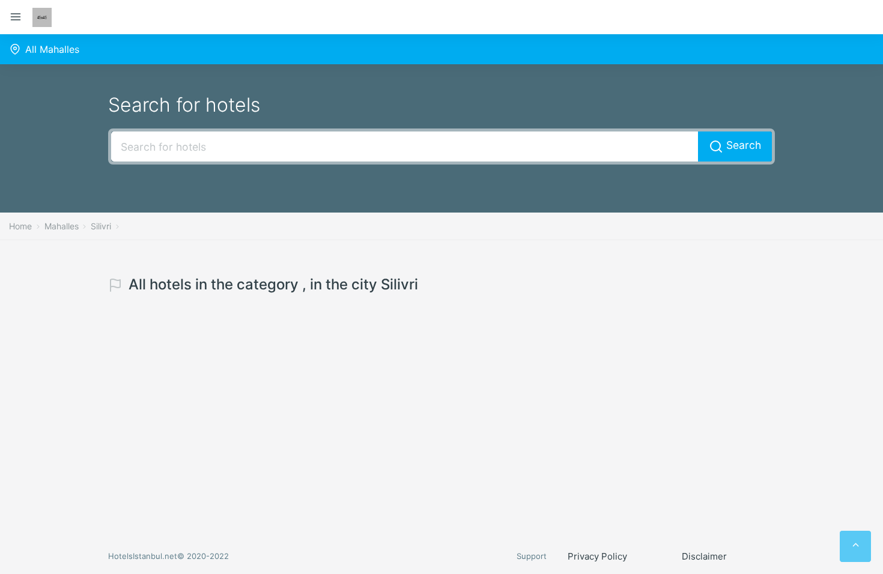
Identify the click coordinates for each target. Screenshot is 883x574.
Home (20, 226)
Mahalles (61, 226)
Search (742, 145)
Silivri (101, 226)
